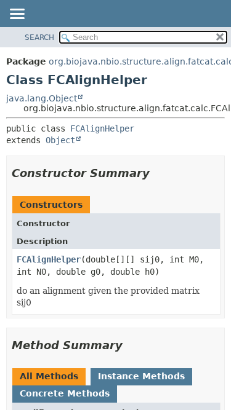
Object (60, 140)
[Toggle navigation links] (16, 14)
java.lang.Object (41, 98)
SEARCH (39, 37)
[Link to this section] (158, 173)
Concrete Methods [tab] (65, 393)
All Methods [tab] (49, 376)
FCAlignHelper (102, 128)
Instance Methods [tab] (141, 376)
